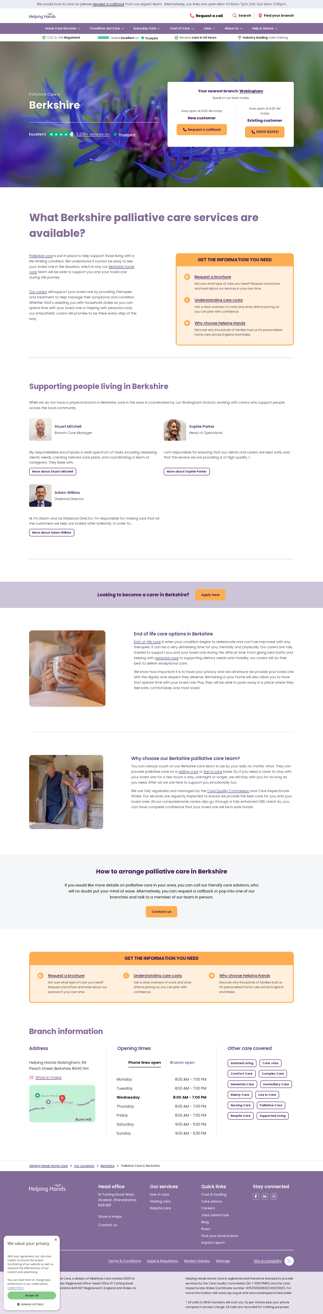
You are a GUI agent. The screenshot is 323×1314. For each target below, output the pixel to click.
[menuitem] (63, 28)
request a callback (108, 4)
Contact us (107, 1225)
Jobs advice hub (215, 1215)
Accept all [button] (32, 1295)
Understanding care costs (219, 300)
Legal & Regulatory (162, 1261)
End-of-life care (147, 641)
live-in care (213, 771)
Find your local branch (219, 1235)
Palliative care (41, 255)
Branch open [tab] (182, 1062)
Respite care (160, 1208)
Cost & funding (213, 1194)
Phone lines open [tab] (144, 1062)
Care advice (211, 1201)
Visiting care (160, 1201)
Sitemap (223, 1261)
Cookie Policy (15, 1287)
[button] (31, 1304)
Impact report (213, 1242)
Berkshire (107, 1166)
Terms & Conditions (124, 1261)
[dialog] (32, 1273)
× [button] (55, 1239)
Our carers (38, 291)
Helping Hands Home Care (48, 1166)
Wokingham (251, 91)
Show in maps (110, 1216)
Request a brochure (213, 276)
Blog (205, 1222)
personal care (167, 658)
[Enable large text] (289, 1261)
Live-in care (159, 1194)
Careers (208, 1208)
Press (205, 1229)
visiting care (188, 771)
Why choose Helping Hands (220, 323)
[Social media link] (256, 1196)
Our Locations (84, 1166)
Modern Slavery (197, 1261)
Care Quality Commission (228, 790)
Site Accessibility (268, 1261)
